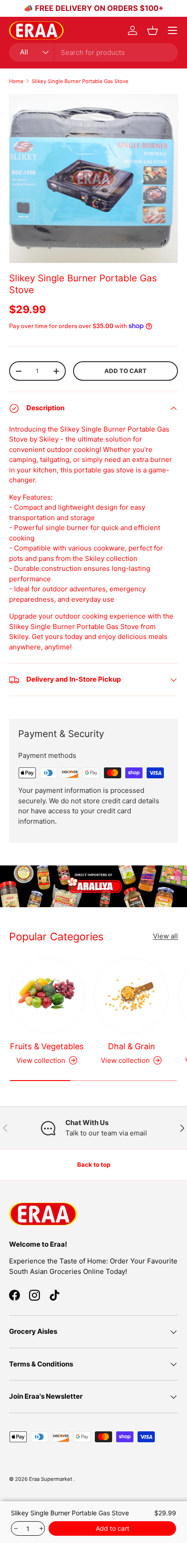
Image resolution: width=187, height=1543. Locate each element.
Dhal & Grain (131, 1046)
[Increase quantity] (40, 1528)
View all (165, 936)
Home (16, 81)
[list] (93, 179)
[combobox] (93, 52)
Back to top (93, 1164)
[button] (152, 30)
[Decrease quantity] (15, 1528)
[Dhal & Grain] (131, 995)
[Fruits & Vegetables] (47, 995)
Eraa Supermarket (51, 1479)
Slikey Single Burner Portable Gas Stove (80, 81)
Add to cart (125, 370)
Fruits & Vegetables (47, 1046)
